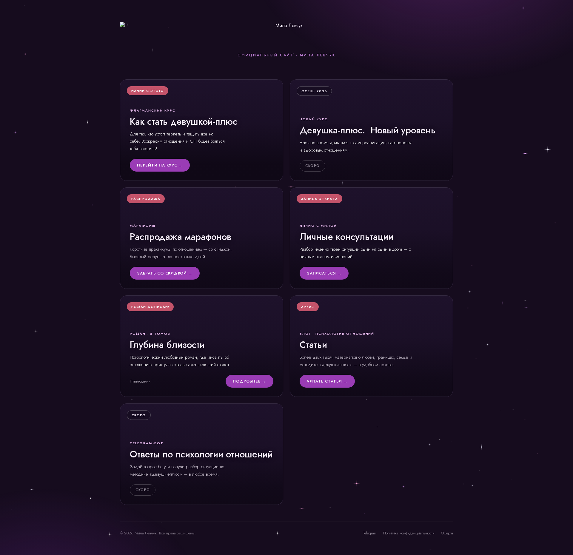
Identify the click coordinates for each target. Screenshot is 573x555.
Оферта (447, 533)
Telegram (370, 533)
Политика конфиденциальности (409, 533)
